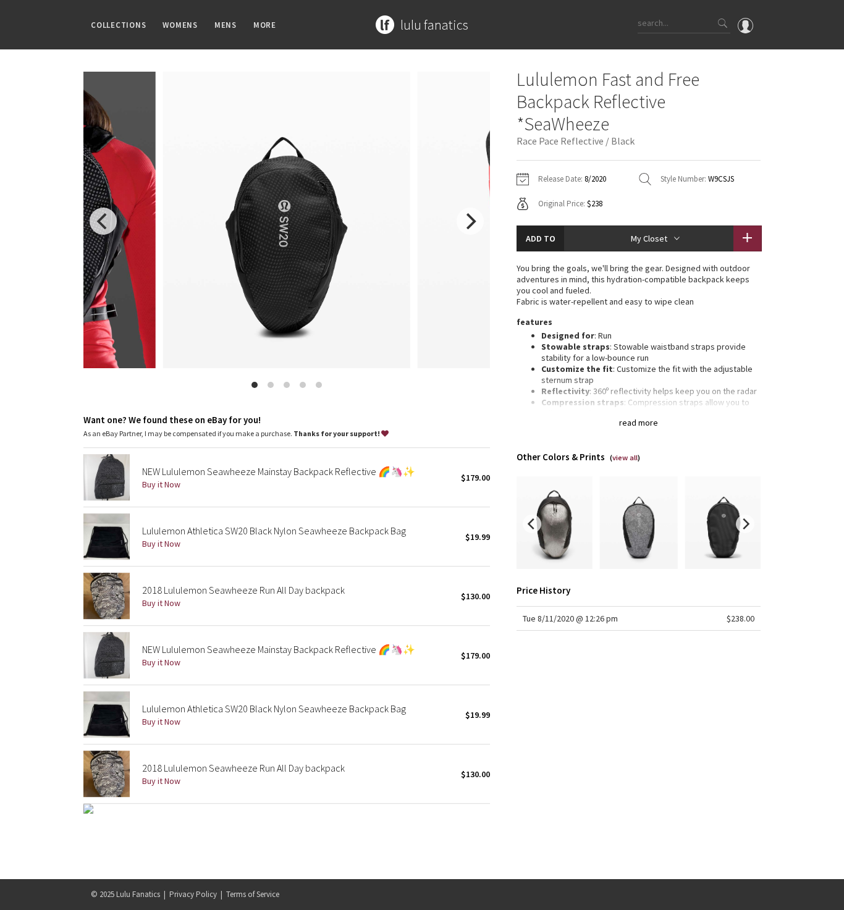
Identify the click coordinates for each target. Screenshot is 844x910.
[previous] (103, 221)
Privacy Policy (193, 894)
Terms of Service (252, 894)
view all (625, 457)
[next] (470, 221)
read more (638, 422)
